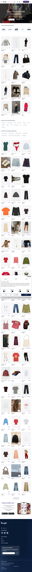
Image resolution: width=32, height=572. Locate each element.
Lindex (15, 122)
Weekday (3, 127)
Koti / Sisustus (24, 135)
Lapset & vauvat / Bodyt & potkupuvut (14, 135)
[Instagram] (2, 533)
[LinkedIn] (5, 533)
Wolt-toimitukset (4, 543)
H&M (18, 49)
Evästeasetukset (16, 566)
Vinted (18, 98)
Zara (29, 153)
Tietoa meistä (4, 536)
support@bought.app (6, 564)
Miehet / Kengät (4, 135)
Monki (28, 122)
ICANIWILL (28, 234)
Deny (6, 294)
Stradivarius (3, 122)
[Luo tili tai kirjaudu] (21, 2)
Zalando (18, 396)
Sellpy (8, 477)
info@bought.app (10, 563)
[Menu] (19, 2)
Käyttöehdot (3, 567)
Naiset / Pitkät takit (18, 133)
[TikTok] (7, 533)
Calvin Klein (19, 122)
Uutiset (2, 540)
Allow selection (16, 294)
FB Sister (24, 122)
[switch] (12, 291)
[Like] (9, 48)
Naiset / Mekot (25, 133)
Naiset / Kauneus (4, 133)
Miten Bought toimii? (19, 19)
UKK (2, 538)
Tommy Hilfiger (9, 122)
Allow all (26, 294)
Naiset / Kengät (11, 133)
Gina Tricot (17, 114)
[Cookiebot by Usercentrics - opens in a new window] (27, 276)
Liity (16, 553)
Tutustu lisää (16, 498)
